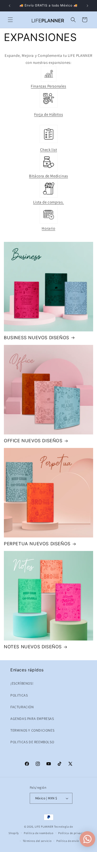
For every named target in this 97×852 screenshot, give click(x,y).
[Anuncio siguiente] (87, 5)
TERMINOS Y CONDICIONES (32, 730)
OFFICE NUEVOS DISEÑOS (33, 440)
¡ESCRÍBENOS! (21, 683)
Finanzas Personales (48, 86)
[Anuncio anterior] (9, 5)
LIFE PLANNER (44, 826)
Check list (48, 149)
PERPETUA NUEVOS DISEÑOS (37, 543)
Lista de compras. (48, 202)
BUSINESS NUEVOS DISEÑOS (36, 337)
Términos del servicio (37, 841)
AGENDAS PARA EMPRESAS (32, 718)
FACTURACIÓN (22, 707)
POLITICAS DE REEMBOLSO (32, 742)
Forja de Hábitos (48, 114)
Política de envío (67, 841)
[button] (10, 19)
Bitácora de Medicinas (48, 175)
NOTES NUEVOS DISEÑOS (33, 646)
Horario (48, 228)
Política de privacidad (73, 833)
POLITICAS (19, 695)
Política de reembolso (39, 833)
